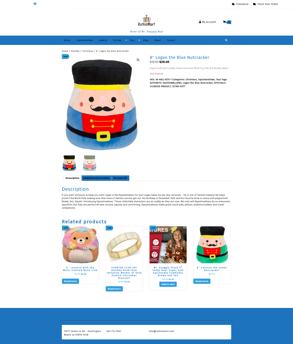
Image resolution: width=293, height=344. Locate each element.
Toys (132, 40)
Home (67, 40)
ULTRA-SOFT (178, 86)
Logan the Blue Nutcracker (198, 83)
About (157, 40)
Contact (171, 40)
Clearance (242, 4)
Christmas (87, 51)
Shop (145, 40)
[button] (138, 60)
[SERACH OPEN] (226, 40)
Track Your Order (267, 4)
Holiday (117, 40)
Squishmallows (84, 40)
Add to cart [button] (168, 284)
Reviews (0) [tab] (120, 178)
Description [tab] (72, 178)
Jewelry (103, 40)
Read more (70, 281)
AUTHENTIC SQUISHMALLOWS (166, 83)
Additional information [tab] (96, 178)
